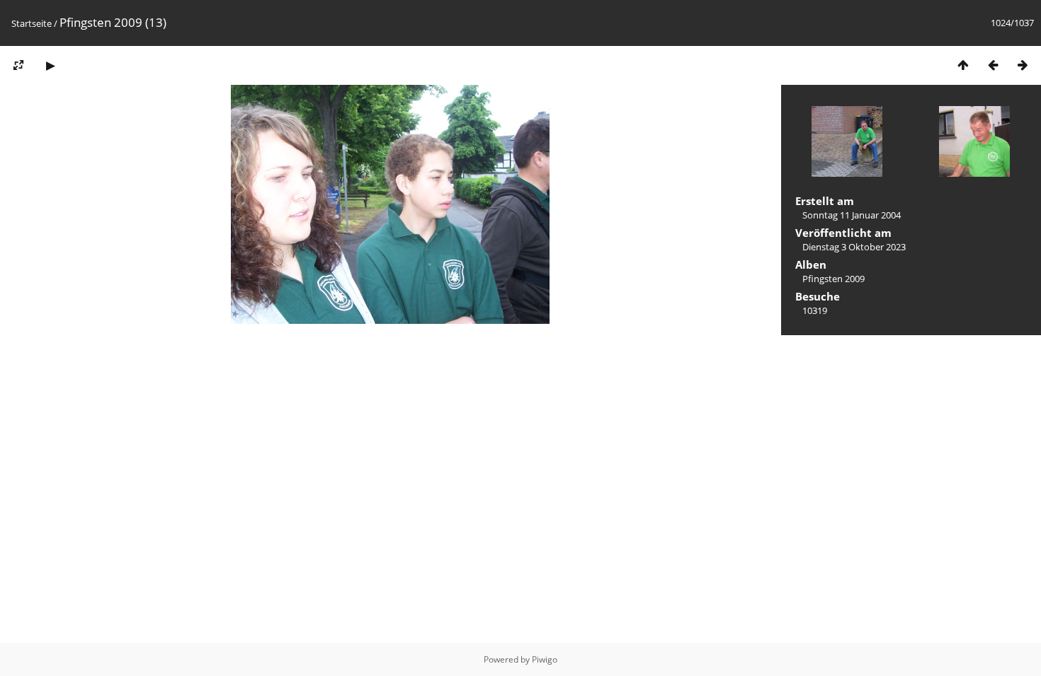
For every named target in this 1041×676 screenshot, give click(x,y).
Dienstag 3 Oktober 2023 (854, 246)
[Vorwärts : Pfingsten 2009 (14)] (1022, 65)
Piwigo (544, 659)
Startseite (31, 23)
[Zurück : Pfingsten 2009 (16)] (993, 65)
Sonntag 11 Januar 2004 (851, 215)
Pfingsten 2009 (833, 278)
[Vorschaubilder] (963, 65)
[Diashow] (50, 65)
